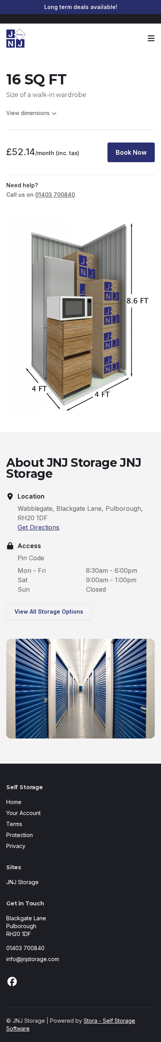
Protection (19, 835)
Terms (14, 824)
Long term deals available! (80, 7)
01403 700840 (25, 948)
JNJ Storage (22, 882)
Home (13, 802)
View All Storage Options (48, 611)
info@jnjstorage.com (32, 959)
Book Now (131, 152)
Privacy (15, 846)
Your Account (23, 813)
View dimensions (28, 113)
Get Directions (38, 527)
